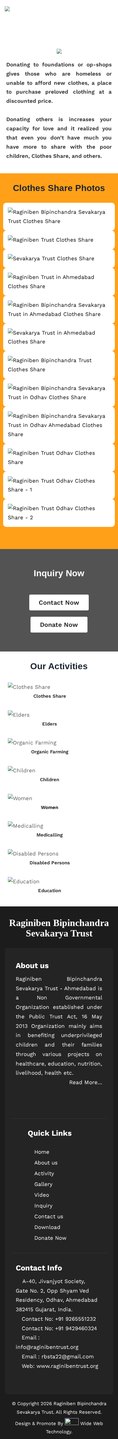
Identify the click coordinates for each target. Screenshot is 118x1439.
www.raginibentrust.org (67, 1366)
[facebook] (21, 1105)
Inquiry (43, 1205)
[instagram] (33, 1105)
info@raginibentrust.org (47, 1347)
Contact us (48, 1216)
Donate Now (50, 1238)
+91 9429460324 (76, 1328)
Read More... (85, 1082)
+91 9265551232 (75, 1319)
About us (46, 1162)
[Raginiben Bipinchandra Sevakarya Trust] (7, 22)
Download (47, 1227)
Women (49, 807)
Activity (44, 1173)
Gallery (43, 1184)
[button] (6, 789)
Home (41, 1152)
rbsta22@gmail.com (68, 1356)
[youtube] (45, 1105)
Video (41, 1195)
